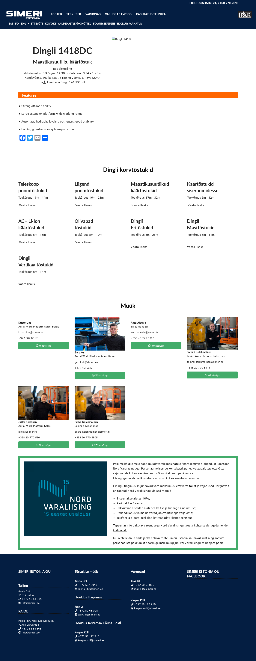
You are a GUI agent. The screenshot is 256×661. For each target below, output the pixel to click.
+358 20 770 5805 (86, 437)
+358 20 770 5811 (198, 367)
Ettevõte (37, 23)
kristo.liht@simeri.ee (30, 332)
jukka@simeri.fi (27, 432)
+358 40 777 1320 (142, 338)
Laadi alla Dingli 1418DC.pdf (65, 82)
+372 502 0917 (28, 338)
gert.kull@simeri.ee (86, 362)
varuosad (93, 14)
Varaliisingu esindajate (200, 543)
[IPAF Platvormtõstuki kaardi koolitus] (245, 13)
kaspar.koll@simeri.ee (91, 640)
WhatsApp (44, 345)
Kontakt (50, 23)
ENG (23, 23)
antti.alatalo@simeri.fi (144, 332)
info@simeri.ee (31, 603)
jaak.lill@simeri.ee (89, 614)
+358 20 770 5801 (30, 437)
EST (11, 23)
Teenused (73, 14)
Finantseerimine (104, 23)
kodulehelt (120, 530)
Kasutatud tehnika (151, 14)
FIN (17, 23)
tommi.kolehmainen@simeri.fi (205, 362)
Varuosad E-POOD (118, 14)
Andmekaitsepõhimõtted (74, 23)
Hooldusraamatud (129, 23)
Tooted (56, 14)
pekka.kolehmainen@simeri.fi (92, 432)
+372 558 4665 (84, 368)
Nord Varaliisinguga (126, 468)
